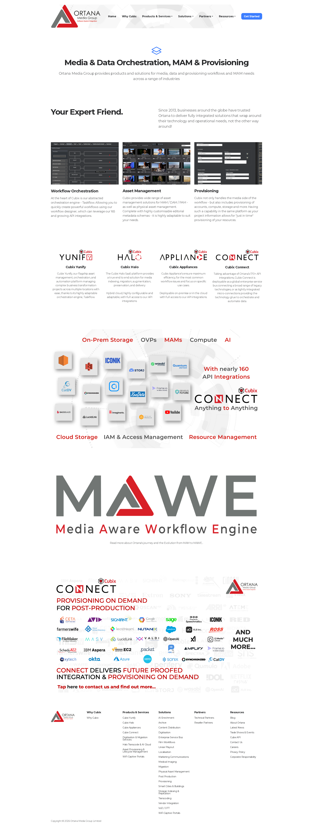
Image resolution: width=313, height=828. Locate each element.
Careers (234, 747)
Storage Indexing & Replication (168, 792)
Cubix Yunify (129, 718)
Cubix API (235, 737)
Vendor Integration (168, 803)
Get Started (252, 16)
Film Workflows (166, 742)
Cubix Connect (130, 732)
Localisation (164, 752)
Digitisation (164, 732)
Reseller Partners (203, 723)
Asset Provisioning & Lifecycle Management (135, 750)
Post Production (167, 776)
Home (112, 16)
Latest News (237, 727)
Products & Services (156, 16)
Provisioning (165, 781)
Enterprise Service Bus (170, 737)
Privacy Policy (237, 752)
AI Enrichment (166, 718)
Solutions (184, 16)
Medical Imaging (167, 762)
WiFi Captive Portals (133, 756)
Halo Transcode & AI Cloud (137, 744)
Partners (205, 16)
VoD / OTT (163, 808)
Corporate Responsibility (243, 757)
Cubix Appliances (132, 727)
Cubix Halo (128, 723)
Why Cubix (129, 16)
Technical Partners (204, 718)
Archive (162, 723)
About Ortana (237, 723)
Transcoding (164, 798)
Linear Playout (166, 747)
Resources (226, 16)
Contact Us (236, 742)
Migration (163, 767)
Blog (232, 718)
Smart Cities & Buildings (171, 786)
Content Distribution (169, 727)
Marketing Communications (173, 757)
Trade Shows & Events (242, 732)
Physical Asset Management (174, 771)
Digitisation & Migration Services (135, 738)
